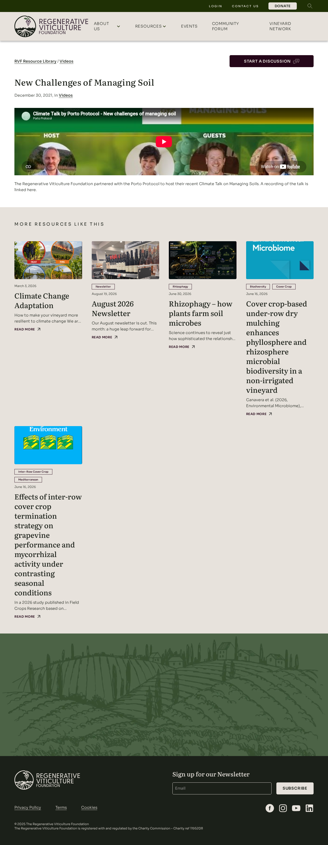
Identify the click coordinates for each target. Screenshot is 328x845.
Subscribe (295, 788)
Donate (283, 6)
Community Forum (225, 26)
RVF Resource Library (35, 61)
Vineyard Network (280, 26)
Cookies (89, 807)
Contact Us (245, 6)
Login (215, 6)
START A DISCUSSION (267, 61)
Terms (61, 807)
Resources (148, 26)
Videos (66, 61)
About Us (101, 26)
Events (189, 26)
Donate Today (270, 694)
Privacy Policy (27, 807)
